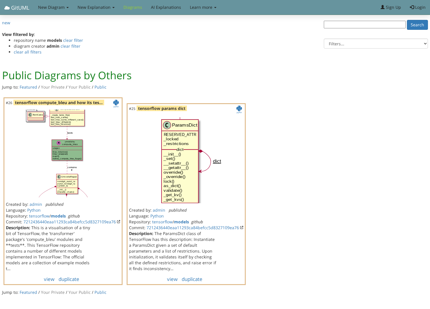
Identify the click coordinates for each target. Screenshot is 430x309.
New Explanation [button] (95, 7)
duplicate (69, 279)
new (6, 22)
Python (34, 210)
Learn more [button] (202, 7)
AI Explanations (166, 7)
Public (100, 87)
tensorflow (39, 216)
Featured (28, 87)
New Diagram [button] (52, 7)
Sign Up (393, 7)
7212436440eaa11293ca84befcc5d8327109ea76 (69, 222)
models (58, 216)
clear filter (73, 40)
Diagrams (132, 7)
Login (420, 7)
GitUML (19, 7)
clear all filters (28, 52)
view (49, 279)
